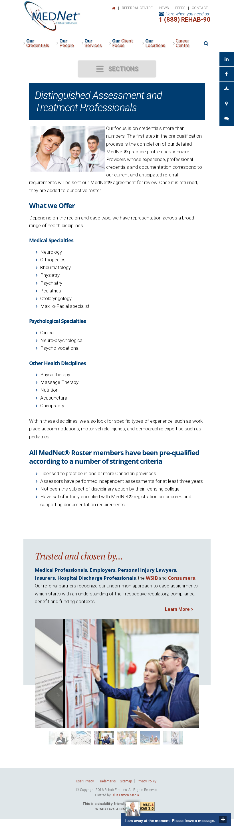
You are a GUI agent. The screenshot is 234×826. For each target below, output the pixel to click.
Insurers (45, 578)
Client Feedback (226, 118)
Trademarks (107, 781)
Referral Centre (137, 8)
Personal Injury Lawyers (147, 570)
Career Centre (182, 43)
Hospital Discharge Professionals (96, 578)
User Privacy (85, 781)
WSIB (152, 578)
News (164, 8)
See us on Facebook (226, 74)
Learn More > (179, 609)
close (223, 819)
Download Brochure (226, 89)
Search (206, 43)
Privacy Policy (146, 781)
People (66, 43)
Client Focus (122, 43)
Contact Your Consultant (226, 103)
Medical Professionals (61, 570)
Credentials (37, 43)
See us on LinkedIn (226, 59)
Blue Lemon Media (125, 795)
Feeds (180, 8)
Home (113, 8)
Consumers (181, 578)
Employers (102, 570)
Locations (155, 43)
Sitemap (126, 781)
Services (93, 43)
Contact (200, 8)
